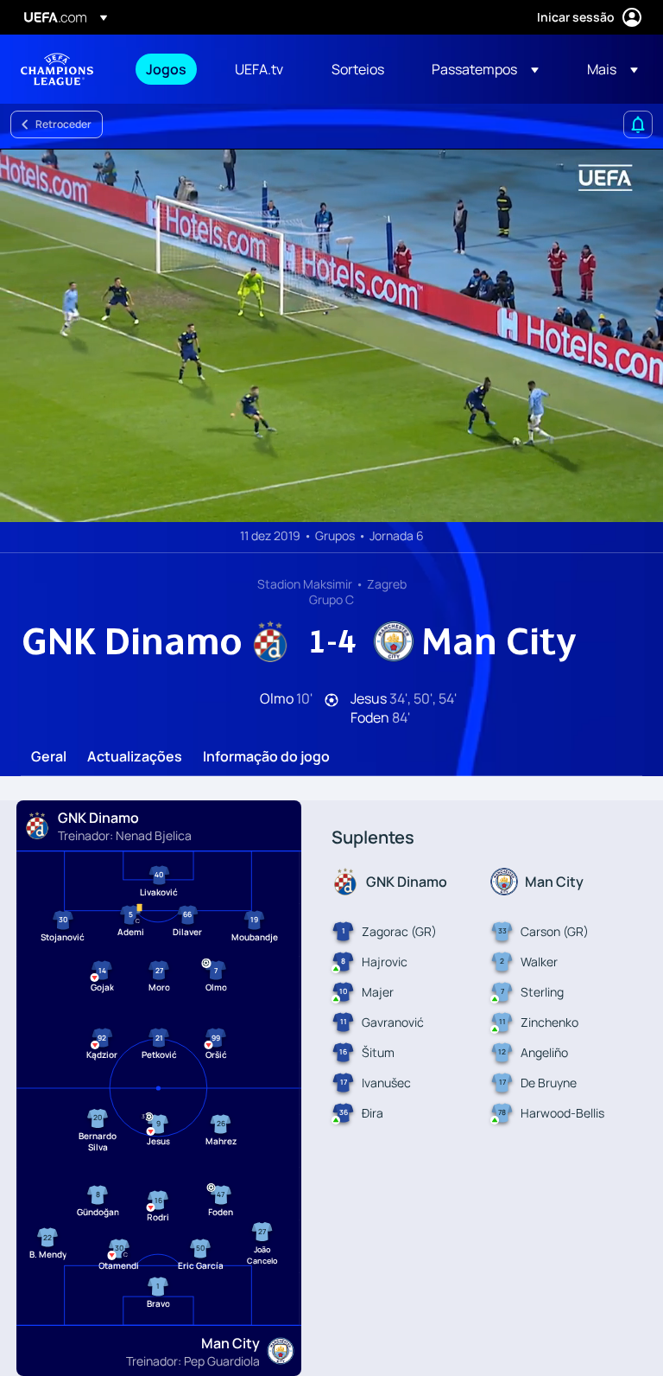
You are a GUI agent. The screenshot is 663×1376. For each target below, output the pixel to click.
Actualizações (134, 757)
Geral (48, 757)
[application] (331, 335)
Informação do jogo (266, 757)
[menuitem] (169, 69)
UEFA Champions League (57, 69)
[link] (166, 69)
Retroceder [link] (63, 124)
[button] (485, 69)
